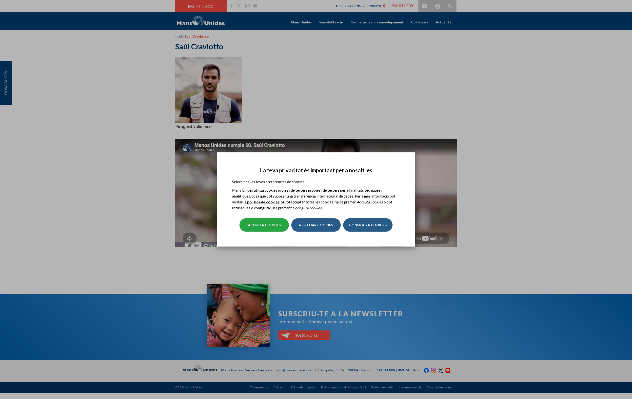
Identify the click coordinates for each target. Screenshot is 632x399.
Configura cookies (368, 225)
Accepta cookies (264, 225)
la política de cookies (261, 202)
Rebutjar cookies (316, 225)
